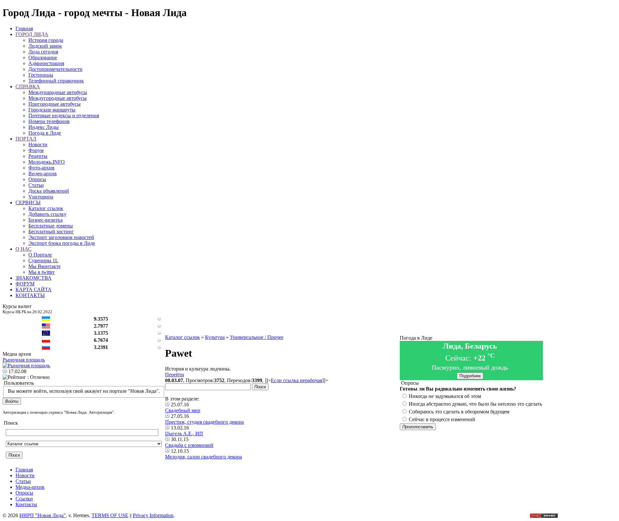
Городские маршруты (51, 109)
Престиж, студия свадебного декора (204, 422)
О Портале (40, 254)
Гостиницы (40, 75)
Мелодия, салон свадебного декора (203, 456)
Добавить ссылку (47, 214)
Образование (42, 57)
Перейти (174, 374)
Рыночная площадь (24, 359)
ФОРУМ (24, 283)
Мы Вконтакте (44, 266)
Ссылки (24, 498)
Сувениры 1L (43, 260)
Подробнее (470, 375)
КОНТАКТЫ (30, 295)
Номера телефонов (49, 121)
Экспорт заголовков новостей (61, 237)
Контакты (26, 504)
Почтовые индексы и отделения (63, 115)
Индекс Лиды (43, 127)
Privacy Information (153, 515)
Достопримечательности (55, 69)
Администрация (46, 63)
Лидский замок (45, 46)
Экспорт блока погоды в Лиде (61, 243)
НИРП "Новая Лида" (42, 515)
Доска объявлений (48, 191)
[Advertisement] (282, 319)
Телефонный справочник (56, 80)
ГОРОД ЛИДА (31, 34)
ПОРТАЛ (25, 138)
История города (45, 40)
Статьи (36, 185)
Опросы (37, 179)
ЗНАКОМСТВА (33, 278)
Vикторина (40, 196)
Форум (36, 150)
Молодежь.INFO (46, 162)
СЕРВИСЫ (28, 202)
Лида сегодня (43, 51)
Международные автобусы (57, 92)
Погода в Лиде (44, 133)
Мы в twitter (41, 272)
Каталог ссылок (45, 208)
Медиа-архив (29, 487)
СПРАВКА (27, 86)
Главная (24, 28)
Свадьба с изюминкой (189, 445)
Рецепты (37, 156)
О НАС (23, 249)
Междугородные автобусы (57, 98)
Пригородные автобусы (54, 104)
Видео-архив (42, 173)
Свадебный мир (182, 410)
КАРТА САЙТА (33, 289)
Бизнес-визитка (45, 220)
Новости (37, 144)
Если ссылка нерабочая (296, 380)
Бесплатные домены (50, 225)
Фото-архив (41, 167)
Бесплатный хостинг (51, 231)
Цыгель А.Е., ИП (184, 433)
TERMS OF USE (110, 515)
